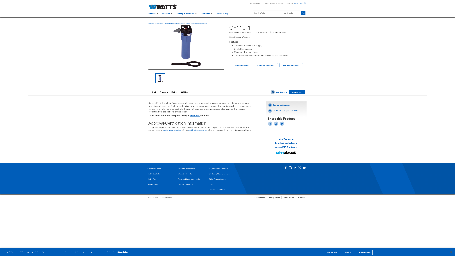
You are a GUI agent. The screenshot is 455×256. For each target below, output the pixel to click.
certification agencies (197, 130)
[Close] (451, 252)
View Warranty (281, 92)
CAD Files (184, 92)
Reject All (348, 252)
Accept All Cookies (365, 252)
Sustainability (255, 3)
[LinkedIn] (294, 167)
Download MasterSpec (285, 143)
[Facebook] (285, 167)
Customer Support (268, 3)
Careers (288, 3)
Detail (154, 92)
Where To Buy (297, 92)
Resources (164, 92)
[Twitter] (299, 167)
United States (298, 3)
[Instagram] (290, 167)
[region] (227, 252)
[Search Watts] (303, 13)
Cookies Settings (331, 252)
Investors (281, 3)
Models (174, 92)
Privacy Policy (123, 252)
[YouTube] (304, 167)
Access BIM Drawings (285, 147)
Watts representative (172, 130)
